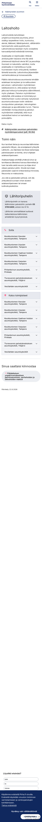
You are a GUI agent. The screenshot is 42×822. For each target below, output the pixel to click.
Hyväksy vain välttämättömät (24, 811)
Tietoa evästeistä (9, 805)
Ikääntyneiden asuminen (14, 12)
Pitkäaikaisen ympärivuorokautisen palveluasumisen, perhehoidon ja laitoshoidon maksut (19, 376)
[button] (21, 779)
